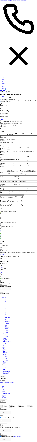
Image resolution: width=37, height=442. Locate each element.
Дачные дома (3, 350)
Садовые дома (3, 347)
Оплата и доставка (4, 87)
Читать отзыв (2, 254)
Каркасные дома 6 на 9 (7, 118)
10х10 (5, 300)
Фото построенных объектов (6, 372)
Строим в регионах (4, 391)
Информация (3, 388)
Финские (4, 345)
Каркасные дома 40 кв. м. (20, 118)
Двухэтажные (6, 360)
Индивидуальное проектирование (6, 393)
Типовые (6, 357)
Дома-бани (6, 319)
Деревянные (4, 338)
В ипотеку (6, 320)
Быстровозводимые (5, 340)
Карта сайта (7, 383)
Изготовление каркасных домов (7, 341)
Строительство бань (7, 317)
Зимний (4, 363)
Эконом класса (6, 335)
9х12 (5, 315)
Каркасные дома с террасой (13, 118)
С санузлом (6, 326)
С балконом (4, 342)
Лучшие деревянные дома (6, 371)
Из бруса (4, 369)
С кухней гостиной (7, 323)
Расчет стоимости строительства (4, 114)
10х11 (5, 301)
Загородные (4, 337)
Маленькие (4, 349)
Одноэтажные (6, 332)
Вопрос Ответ (3, 390)
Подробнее (1, 267)
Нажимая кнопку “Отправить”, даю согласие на (11, 436)
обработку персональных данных (17, 436)
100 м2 (4, 346)
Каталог (3, 385)
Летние (4, 348)
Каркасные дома (4, 297)
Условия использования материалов (4, 382)
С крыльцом (6, 322)
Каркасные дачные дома (26, 118)
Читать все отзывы (2, 259)
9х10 (5, 314)
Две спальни (6, 328)
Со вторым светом (7, 327)
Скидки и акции (4, 88)
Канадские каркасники (7, 321)
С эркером (4, 343)
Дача (5, 318)
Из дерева (6, 356)
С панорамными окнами (8, 324)
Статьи (2, 387)
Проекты (4, 351)
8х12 (5, 311)
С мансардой (6, 331)
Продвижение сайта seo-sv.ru (12, 383)
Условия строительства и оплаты (6, 392)
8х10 (5, 310)
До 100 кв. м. (6, 330)
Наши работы (3, 86)
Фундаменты (3, 389)
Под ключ (4, 361)
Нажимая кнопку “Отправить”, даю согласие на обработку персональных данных (11, 417)
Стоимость (4, 362)
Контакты (3, 386)
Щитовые (4, 333)
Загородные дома (5, 370)
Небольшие (6, 358)
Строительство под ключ (6, 373)
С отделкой (6, 325)
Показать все (1, 119)
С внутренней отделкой (6, 344)
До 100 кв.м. (6, 368)
